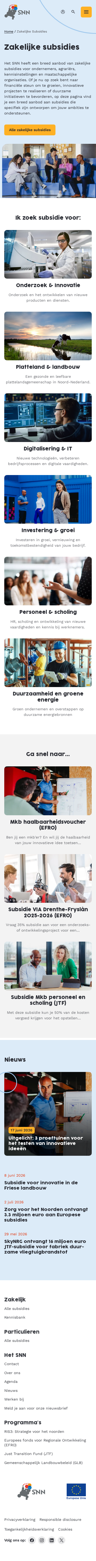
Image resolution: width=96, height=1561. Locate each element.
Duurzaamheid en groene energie (48, 697)
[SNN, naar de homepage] (17, 12)
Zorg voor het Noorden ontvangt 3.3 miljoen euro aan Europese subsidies (46, 1215)
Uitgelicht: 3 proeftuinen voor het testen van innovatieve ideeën (46, 1143)
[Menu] (86, 12)
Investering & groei (48, 530)
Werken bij (14, 1399)
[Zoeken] (73, 12)
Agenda (11, 1381)
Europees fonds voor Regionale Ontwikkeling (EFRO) (45, 1442)
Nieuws (11, 1390)
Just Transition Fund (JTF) (28, 1454)
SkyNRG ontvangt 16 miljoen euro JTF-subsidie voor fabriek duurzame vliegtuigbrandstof (45, 1247)
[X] (61, 1540)
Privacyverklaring (19, 1519)
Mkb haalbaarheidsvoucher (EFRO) (48, 825)
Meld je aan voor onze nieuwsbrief (36, 1408)
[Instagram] (42, 1540)
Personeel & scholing (48, 612)
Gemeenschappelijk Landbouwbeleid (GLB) (43, 1463)
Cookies (65, 1529)
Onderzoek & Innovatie (48, 285)
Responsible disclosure (60, 1519)
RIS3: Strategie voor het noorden (34, 1431)
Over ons (12, 1373)
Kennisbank (14, 1317)
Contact (11, 1364)
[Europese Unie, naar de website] (76, 1492)
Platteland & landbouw (48, 367)
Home (8, 31)
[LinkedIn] (51, 1540)
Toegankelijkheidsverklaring (29, 1529)
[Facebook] (32, 1540)
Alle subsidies (16, 1308)
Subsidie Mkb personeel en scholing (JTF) (48, 1000)
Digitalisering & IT (48, 449)
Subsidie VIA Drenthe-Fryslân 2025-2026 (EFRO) (48, 912)
